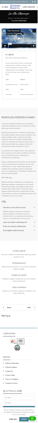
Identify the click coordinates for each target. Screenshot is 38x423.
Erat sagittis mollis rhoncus (13, 230)
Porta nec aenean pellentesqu (14, 226)
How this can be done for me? (14, 207)
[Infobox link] (19, 254)
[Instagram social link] (35, 1)
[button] (19, 38)
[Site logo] (15, 7)
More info (13, 419)
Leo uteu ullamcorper (21, 18)
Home (10, 18)
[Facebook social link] (32, 1)
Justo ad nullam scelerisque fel (15, 222)
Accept (24, 419)
